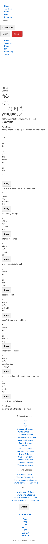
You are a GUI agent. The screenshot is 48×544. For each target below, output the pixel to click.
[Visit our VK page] (25, 511)
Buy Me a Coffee (24, 514)
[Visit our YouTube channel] (28, 511)
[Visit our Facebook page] (20, 511)
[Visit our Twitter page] (23, 511)
